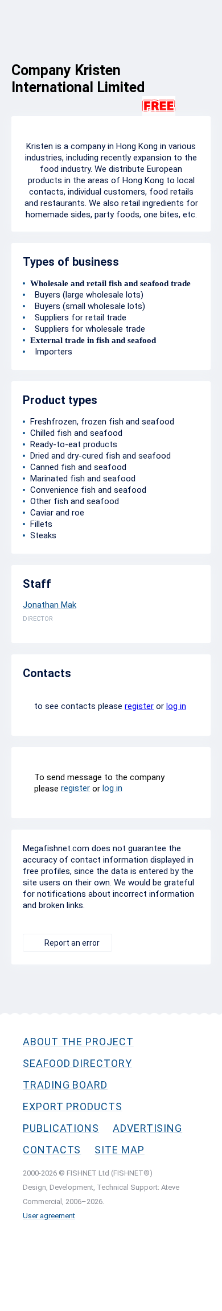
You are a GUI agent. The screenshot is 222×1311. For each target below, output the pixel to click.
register (139, 706)
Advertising (147, 1128)
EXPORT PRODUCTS (72, 1106)
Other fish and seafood (74, 501)
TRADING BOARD (65, 1085)
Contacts (52, 1150)
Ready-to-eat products (73, 444)
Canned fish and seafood (78, 467)
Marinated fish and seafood (82, 478)
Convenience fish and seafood (88, 490)
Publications (61, 1128)
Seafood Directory (77, 1063)
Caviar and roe (57, 513)
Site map (119, 1150)
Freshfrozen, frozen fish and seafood (102, 422)
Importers (51, 352)
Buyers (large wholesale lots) (86, 295)
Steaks (43, 535)
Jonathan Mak (49, 605)
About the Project (78, 1042)
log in (176, 706)
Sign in (198, 61)
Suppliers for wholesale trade (87, 329)
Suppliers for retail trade (78, 317)
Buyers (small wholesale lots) (87, 306)
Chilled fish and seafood (76, 433)
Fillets (41, 524)
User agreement (49, 1215)
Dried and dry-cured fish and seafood (100, 456)
